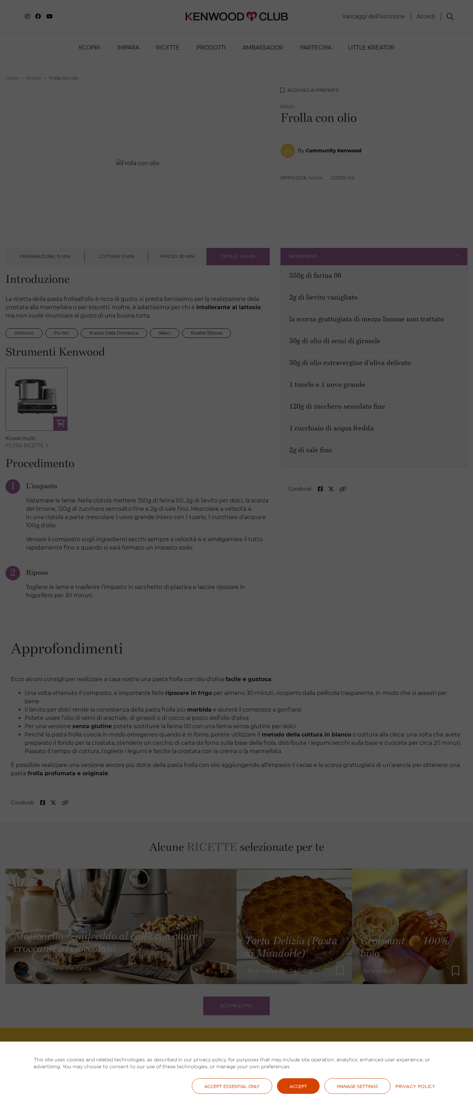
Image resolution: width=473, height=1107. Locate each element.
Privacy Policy (415, 1086)
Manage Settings (357, 1086)
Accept (298, 1086)
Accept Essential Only (232, 1086)
